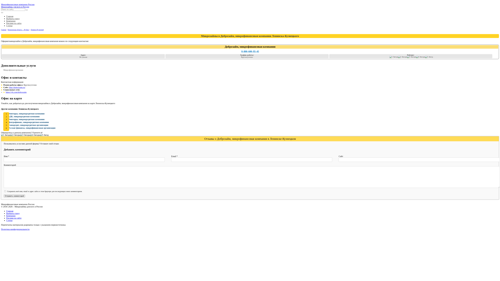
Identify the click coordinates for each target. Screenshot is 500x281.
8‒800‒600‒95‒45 (250, 51)
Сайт (341, 156)
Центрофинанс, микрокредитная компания (28, 122)
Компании (10, 216)
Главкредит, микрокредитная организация (28, 125)
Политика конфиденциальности (15, 229)
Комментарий (10, 165)
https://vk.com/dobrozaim (16, 92)
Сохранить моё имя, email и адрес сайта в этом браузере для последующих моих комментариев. (44, 191)
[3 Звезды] (411, 57)
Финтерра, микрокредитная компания (26, 114)
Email (174, 156)
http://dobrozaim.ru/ (17, 87)
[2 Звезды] (402, 57)
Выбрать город (13, 213)
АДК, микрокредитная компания (24, 116)
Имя (6, 156)
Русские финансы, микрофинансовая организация (31, 128)
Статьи (9, 220)
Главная (9, 211)
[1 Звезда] (394, 57)
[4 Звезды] (420, 57)
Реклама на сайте (13, 218)
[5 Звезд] (429, 57)
